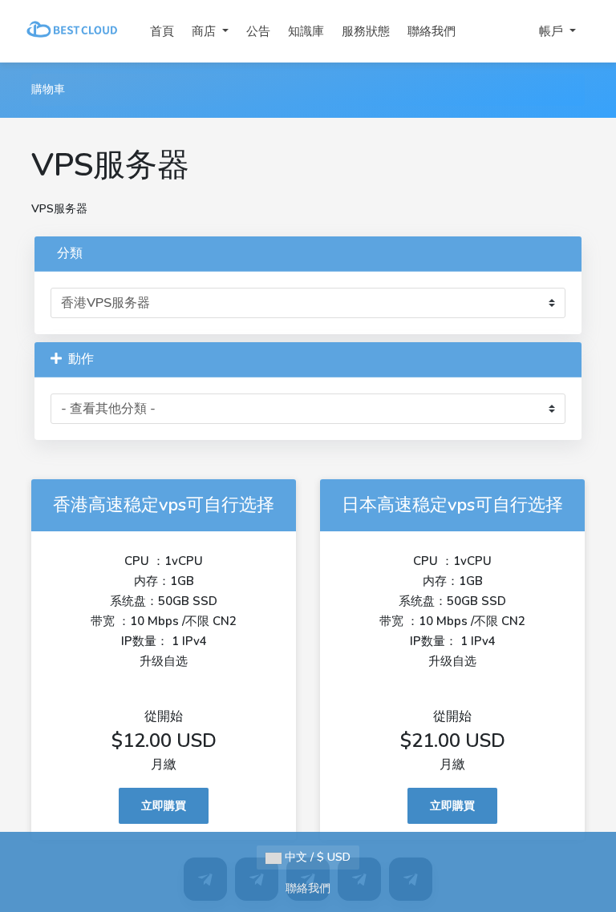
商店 (205, 31)
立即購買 (163, 805)
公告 (258, 31)
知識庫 (306, 31)
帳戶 (552, 31)
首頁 (162, 31)
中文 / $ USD (316, 857)
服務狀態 (366, 31)
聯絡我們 (431, 31)
